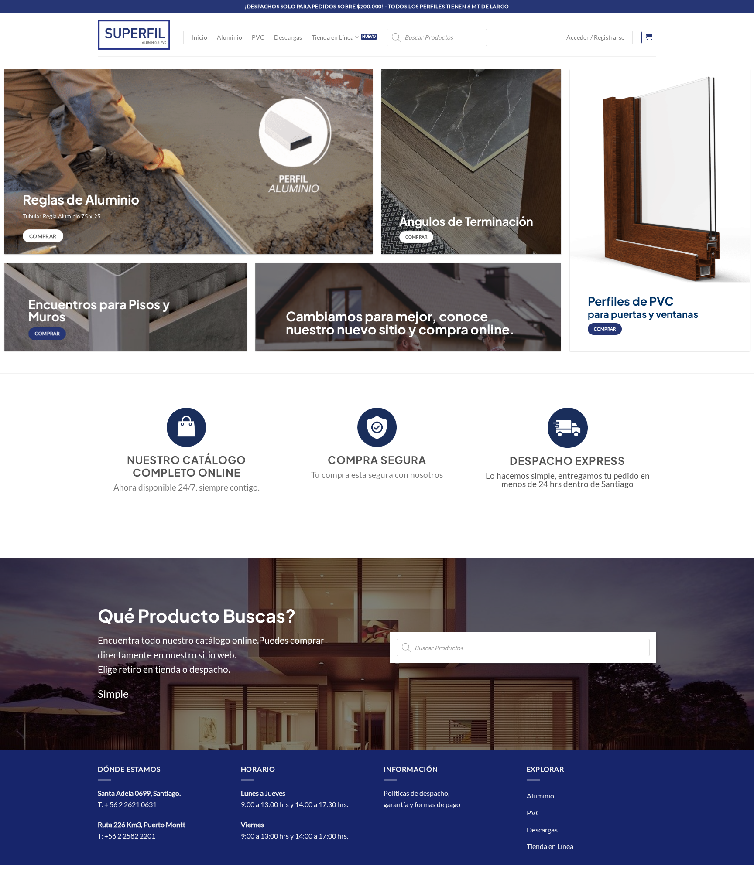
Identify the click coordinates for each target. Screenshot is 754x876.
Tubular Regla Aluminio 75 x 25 (62, 216)
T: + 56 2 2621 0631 (127, 804)
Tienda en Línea (332, 37)
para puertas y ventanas (643, 314)
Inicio (199, 37)
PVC (258, 37)
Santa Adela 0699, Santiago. (140, 793)
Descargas (288, 37)
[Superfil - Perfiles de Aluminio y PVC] (134, 34)
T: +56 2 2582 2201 (126, 836)
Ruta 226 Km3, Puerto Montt (141, 824)
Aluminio (229, 37)
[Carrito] (648, 37)
